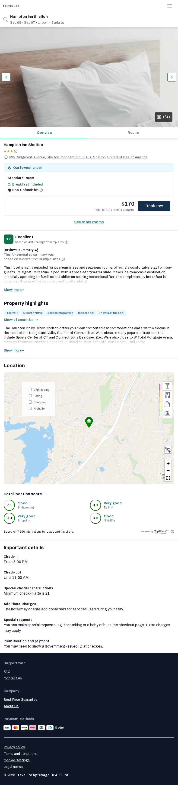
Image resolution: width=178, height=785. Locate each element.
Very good (113, 503)
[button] (89, 422)
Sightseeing (42, 389)
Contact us (13, 678)
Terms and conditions (21, 754)
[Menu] (169, 6)
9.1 (95, 505)
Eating (38, 396)
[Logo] (11, 6)
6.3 (95, 518)
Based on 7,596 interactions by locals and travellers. (39, 531)
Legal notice (13, 767)
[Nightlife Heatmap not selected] (167, 386)
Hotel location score (23, 494)
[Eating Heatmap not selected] (167, 395)
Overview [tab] (44, 132)
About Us (11, 706)
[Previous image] (6, 77)
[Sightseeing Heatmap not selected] (167, 413)
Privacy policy (14, 747)
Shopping (40, 402)
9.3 (9, 518)
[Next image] (171, 77)
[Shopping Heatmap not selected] (167, 404)
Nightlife (39, 408)
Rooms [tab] (133, 132)
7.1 (9, 505)
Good (22, 503)
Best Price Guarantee (20, 699)
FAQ (7, 672)
